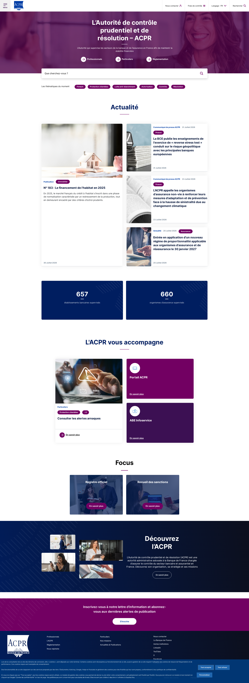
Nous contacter (160, 636)
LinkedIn (157, 648)
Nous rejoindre (53, 649)
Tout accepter (206, 667)
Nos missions (105, 641)
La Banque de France (162, 640)
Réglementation (53, 645)
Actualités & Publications (110, 645)
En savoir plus (137, 394)
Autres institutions (160, 644)
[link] (91, 59)
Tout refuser (222, 667)
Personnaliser (204, 675)
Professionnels (53, 637)
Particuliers (104, 637)
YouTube (157, 651)
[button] (239, 5)
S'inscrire (124, 621)
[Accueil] (18, 646)
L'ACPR (50, 641)
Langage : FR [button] (217, 6)
